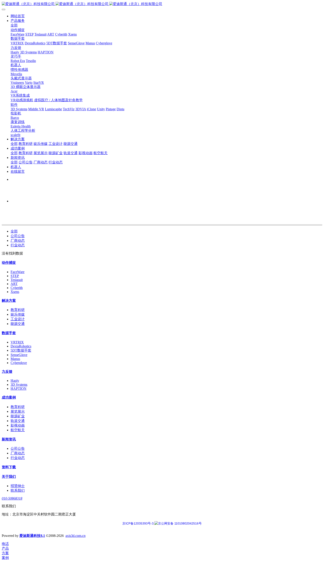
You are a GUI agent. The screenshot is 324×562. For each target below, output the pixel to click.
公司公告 (18, 236)
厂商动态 (18, 240)
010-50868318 (12, 498)
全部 (14, 25)
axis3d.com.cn (75, 536)
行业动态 (18, 245)
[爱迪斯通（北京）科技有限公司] (162, 4)
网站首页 (18, 16)
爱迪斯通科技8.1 (32, 536)
